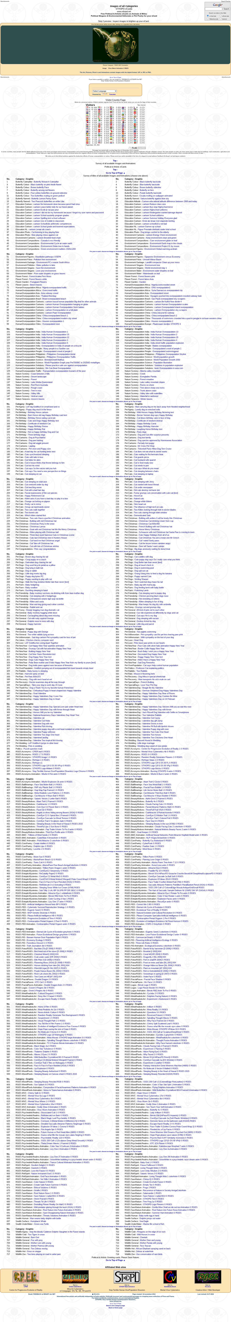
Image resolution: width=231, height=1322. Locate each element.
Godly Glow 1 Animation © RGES (161, 1104)
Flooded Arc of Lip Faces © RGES (165, 1129)
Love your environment (46, 271)
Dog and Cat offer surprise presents (153, 435)
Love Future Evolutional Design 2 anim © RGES (167, 934)
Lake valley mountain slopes (152, 382)
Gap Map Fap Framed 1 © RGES (49, 790)
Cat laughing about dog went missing (44, 615)
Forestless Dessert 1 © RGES (40, 943)
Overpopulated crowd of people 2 (57, 351)
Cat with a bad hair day (35, 490)
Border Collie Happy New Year (151, 648)
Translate (112, 94)
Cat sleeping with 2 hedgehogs (43, 596)
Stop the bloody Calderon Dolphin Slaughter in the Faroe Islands (57, 1232)
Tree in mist (36, 390)
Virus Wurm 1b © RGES (148, 1101)
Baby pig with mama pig (144, 585)
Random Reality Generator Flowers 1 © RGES (162, 757)
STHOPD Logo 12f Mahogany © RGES (55, 1035)
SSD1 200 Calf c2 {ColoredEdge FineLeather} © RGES (167, 1082)
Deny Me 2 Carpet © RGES (50, 996)
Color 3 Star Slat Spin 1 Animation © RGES (171, 1084)
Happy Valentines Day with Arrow (156, 709)
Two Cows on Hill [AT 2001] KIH (48, 976)
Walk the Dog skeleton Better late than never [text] (47, 582)
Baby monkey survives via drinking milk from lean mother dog (57, 593)
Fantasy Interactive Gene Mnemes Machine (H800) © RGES (170, 1065)
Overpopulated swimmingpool (165, 351)
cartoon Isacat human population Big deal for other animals (70, 301)
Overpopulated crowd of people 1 (167, 348)
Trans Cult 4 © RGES (43, 862)
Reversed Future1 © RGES (159, 1015)
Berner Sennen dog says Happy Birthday (155, 415)
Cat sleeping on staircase (36, 482)
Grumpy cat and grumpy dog (147, 607)
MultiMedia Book (170, 1286)
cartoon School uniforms (153, 215)
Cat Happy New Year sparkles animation (46, 646)
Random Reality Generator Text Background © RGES (61, 1015)
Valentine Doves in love (152, 723)
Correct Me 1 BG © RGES (148, 904)
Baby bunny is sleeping (37, 671)
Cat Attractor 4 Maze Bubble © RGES (160, 796)
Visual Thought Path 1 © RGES (51, 1021)
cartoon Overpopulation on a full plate (61, 310)
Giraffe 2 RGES (41, 1190)
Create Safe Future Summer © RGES (50, 1185)
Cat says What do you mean (146, 468)
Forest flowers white (38, 279)
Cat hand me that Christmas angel (45, 540)
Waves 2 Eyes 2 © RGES (45, 1054)
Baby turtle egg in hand (149, 1215)
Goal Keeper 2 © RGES (147, 832)
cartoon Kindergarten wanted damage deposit (162, 212)
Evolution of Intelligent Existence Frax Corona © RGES (62, 1026)
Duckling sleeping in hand (36, 590)
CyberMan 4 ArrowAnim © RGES (51, 838)
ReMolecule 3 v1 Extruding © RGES (55, 885)
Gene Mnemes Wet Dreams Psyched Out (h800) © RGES (175, 1132)
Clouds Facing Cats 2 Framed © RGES (160, 1046)
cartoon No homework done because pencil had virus (56, 204)
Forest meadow (147, 379)
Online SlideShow (75, 1286)
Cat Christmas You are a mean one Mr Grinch (159, 538)
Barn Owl (35, 1237)
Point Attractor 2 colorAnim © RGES (53, 840)
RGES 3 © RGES (149, 754)
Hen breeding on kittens (149, 599)
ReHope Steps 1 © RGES (153, 760)
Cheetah (143, 1237)
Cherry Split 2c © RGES (38, 1093)
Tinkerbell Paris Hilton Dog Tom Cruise (154, 449)
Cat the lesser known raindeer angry (154, 543)
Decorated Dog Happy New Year (152, 654)
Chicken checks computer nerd (39, 640)
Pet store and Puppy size (40, 449)
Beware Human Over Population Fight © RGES (47, 937)
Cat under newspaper (143, 487)
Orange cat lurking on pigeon (37, 501)
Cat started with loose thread (146, 484)
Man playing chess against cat (45, 235)
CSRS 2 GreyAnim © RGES (158, 924)
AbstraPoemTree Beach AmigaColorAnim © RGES (65, 865)
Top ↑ (115, 160)
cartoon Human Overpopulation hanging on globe (66, 304)
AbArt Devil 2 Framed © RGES (159, 798)
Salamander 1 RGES (152, 1193)
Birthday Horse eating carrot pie (41, 418)
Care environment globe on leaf (163, 240)
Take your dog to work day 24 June (47, 685)
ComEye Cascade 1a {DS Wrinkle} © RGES (162, 1060)
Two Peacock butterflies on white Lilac (48, 201)
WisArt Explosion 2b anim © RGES (57, 782)
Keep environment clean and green (161, 238)
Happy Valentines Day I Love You (47, 696)
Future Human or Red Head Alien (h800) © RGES (62, 1132)
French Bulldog (147, 682)
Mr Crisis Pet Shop (146, 446)
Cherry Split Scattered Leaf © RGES (163, 1023)
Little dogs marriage (146, 743)
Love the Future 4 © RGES (43, 1171)
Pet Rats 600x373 (33, 676)
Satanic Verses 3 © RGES (151, 1173)
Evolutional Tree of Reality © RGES (152, 910)
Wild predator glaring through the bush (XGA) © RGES (57, 1207)
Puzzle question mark (33, 749)
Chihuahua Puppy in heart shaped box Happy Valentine (57, 690)
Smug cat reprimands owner (37, 507)
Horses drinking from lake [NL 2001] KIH (51, 965)
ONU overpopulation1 (160, 287)
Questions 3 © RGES (156, 1012)
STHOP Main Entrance (127, 1286)
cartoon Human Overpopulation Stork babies (64, 307)
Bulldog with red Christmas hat (43, 521)
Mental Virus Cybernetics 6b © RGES (153, 1098)
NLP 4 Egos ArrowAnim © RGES (160, 838)
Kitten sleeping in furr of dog (151, 601)
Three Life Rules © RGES (147, 943)
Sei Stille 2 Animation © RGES (53, 1179)
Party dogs (142, 432)
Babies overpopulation (162, 346)
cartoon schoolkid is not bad (155, 224)
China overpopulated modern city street (60, 318)
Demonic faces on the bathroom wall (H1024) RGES (173, 1121)
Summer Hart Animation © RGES (166, 1213)
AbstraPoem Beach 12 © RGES (47, 859)
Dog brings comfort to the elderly (155, 232)
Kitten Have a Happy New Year (151, 660)
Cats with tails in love (34, 457)
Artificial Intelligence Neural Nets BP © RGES (47, 904)
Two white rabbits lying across (41, 634)
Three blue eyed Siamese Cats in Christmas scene (52, 535)
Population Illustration (163, 362)
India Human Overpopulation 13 (164, 332)
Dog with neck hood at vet (40, 679)
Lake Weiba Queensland (41, 382)
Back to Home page (115, 1308)
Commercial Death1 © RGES (149, 937)
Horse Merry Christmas (149, 529)
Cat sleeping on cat (33, 474)
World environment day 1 (156, 268)
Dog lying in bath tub (34, 568)
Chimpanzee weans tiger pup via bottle (46, 599)
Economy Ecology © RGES (39, 940)
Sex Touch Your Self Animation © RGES (163, 1107)
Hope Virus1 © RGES (146, 1093)
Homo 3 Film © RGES (47, 1007)
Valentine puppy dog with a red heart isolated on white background (62, 729)
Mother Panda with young (151, 1243)
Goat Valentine (39, 693)
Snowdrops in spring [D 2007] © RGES (160, 974)
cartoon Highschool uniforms (155, 210)
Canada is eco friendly (50, 240)
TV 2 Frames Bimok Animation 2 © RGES (65, 1043)
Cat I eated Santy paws (149, 540)
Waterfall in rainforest (149, 396)
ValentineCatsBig (40, 737)
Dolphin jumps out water (150, 1218)
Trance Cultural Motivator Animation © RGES (69, 1162)
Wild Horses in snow (146, 1234)
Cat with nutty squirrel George (41, 618)
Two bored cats (31, 512)
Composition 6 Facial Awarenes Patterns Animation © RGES (69, 1087)
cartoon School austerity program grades (51, 215)
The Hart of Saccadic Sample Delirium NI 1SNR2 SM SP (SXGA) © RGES (181, 890)
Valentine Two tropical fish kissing (47, 740)
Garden (142, 282)
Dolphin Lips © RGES (43, 846)
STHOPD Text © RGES (153, 1199)
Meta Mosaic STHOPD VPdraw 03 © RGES (166, 1029)
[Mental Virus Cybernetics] (170, 1283)
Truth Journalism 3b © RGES (39, 946)
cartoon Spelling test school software (49, 218)
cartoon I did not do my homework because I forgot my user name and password (68, 212)
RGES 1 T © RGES (41, 754)
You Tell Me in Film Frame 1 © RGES (54, 1023)
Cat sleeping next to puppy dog (152, 593)
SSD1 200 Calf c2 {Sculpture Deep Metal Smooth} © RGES (67, 1140)
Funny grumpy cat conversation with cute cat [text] (156, 493)
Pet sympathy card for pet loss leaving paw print (162, 634)
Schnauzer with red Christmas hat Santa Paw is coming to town (166, 532)
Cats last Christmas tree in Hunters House (48, 538)
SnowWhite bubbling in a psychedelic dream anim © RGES (76, 1159)
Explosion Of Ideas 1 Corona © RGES (57, 1126)
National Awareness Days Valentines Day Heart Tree (56, 715)
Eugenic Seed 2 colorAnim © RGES (161, 932)
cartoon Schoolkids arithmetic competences (52, 224)
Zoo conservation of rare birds (149, 1254)
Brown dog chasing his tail (36, 557)
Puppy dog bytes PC (34, 576)
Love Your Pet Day (149, 685)
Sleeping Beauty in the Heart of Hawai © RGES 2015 (60, 824)
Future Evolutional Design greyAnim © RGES (56, 934)
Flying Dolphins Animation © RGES (167, 1087)
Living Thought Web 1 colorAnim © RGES (167, 1176)
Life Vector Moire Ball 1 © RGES (158, 790)
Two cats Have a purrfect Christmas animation (50, 518)
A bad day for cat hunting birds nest (40, 451)
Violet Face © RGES (152, 976)
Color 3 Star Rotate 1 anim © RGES (173, 896)
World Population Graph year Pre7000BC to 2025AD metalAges (72, 362)
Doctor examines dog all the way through (47, 682)
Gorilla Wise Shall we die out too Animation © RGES (174, 1207)
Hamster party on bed (34, 674)
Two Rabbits (141, 671)
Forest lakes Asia (145, 279)
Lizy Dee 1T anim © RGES (60, 901)
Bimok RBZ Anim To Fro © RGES (63, 896)
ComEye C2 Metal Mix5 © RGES (54, 876)
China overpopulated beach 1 (55, 315)
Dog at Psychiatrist (37, 437)
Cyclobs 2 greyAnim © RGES (169, 1035)
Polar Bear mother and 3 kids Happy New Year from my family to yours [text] (62, 662)
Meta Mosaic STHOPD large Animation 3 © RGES (69, 1037)
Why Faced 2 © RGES (153, 1054)
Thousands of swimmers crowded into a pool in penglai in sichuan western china (186, 318)
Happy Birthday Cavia (146, 423)
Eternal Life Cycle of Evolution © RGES (154, 907)
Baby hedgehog (32, 585)
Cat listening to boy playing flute (45, 232)
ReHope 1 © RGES (41, 760)
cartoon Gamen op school (149, 226)
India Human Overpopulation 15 (55, 334)
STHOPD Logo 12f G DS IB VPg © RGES (160, 765)
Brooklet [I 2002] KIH (152, 951)
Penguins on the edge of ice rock (151, 1232)
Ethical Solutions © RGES (45, 1187)
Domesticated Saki (142, 515)
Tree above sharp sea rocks (152, 388)
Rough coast (36, 388)
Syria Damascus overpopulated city (167, 290)
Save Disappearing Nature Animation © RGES (63, 1213)
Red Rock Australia (39, 385)
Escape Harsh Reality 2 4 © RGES (165, 1124)
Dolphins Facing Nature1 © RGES (162, 996)
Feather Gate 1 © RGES (153, 846)
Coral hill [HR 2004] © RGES (155, 954)
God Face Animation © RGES (53, 1176)
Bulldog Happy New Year (40, 651)
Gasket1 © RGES (39, 1168)
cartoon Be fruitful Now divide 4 (168, 301)
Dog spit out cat (141, 571)
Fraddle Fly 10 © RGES (158, 871)
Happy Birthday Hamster (148, 426)
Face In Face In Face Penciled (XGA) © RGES (59, 882)
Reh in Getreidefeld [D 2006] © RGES (159, 971)
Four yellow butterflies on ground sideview (49, 193)
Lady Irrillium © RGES (160, 1112)
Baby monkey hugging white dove (42, 613)
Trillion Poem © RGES (152, 857)
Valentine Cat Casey (151, 718)
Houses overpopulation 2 (162, 321)
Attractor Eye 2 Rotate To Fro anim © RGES (176, 893)
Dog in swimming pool (144, 568)
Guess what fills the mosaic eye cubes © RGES (168, 1026)
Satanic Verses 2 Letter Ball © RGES (50, 798)
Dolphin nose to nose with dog (41, 621)
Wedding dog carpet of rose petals (152, 746)
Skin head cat (140, 504)
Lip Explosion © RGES (44, 1068)
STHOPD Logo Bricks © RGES (155, 768)
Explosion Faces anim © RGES (171, 899)
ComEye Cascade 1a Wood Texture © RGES (56, 818)
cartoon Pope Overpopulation (58, 313)
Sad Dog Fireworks (146, 662)
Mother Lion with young (41, 1243)
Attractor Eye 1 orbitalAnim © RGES (64, 893)
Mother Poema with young (42, 1246)
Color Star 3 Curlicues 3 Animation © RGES (69, 1146)
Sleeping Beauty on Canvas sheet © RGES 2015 (55, 1074)
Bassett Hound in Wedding (149, 740)
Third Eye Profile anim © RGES (59, 832)
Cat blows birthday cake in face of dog (153, 418)
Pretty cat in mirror (33, 504)
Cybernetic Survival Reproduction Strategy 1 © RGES (51, 907)
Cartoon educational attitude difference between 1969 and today (169, 201)
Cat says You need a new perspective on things (45, 471)
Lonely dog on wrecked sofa (147, 409)
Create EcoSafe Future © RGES (157, 1182)
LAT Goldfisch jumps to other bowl (43, 743)
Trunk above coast (148, 390)
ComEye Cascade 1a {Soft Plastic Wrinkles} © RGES (173, 1118)
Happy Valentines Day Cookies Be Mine (159, 696)
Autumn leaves (37, 399)
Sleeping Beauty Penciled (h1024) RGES (161, 1074)
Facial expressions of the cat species (41, 493)
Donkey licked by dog (146, 621)
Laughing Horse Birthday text (149, 429)
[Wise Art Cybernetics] (75, 1283)
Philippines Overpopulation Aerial (61, 354)
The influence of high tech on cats (148, 507)
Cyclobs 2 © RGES (155, 993)
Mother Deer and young (150, 1240)
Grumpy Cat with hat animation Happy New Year (50, 648)
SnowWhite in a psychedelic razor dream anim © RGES (183, 1159)
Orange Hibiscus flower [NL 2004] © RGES (162, 965)
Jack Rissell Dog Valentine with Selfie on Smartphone (165, 712)
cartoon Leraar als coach (40, 229)
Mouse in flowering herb (144, 674)
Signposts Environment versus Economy (162, 257)
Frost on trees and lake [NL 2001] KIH (159, 962)
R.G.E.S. (208, 1286)
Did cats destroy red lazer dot (147, 490)
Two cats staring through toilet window (150, 512)
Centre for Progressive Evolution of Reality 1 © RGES (165, 749)
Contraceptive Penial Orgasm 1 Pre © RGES (156, 918)
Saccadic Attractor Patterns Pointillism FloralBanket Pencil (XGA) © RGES (180, 885)
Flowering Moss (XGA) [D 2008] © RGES (52, 962)
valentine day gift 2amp (152, 721)
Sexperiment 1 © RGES (48, 1018)
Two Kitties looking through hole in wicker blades (155, 510)
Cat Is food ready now (143, 463)
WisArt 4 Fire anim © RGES (54, 774)
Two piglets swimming (146, 632)
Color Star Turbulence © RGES (47, 1049)
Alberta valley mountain (150, 371)
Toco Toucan (145, 1246)
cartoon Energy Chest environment (161, 235)
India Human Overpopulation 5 (55, 343)
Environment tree (152, 265)
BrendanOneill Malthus (54, 360)
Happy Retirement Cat (34, 496)
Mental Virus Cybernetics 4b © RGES (158, 751)
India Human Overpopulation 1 (55, 332)
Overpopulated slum (51, 324)
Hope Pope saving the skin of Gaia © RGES (57, 1029)
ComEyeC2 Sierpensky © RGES (53, 871)
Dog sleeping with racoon (148, 618)
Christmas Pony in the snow (42, 524)
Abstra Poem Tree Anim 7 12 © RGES (168, 862)
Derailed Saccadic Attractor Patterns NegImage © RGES (66, 1124)
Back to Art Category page (115, 1305)
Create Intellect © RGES (44, 843)
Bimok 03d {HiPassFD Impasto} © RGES (168, 1115)
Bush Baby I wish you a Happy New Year (156, 651)
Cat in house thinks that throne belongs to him (45, 463)
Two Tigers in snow (36, 1234)
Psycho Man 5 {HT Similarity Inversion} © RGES (171, 1138)
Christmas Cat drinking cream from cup (156, 521)
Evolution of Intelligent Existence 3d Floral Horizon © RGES (162, 921)
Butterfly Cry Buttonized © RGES (157, 840)
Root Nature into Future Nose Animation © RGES (173, 1210)
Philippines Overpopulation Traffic (61, 357)
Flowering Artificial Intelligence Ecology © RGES (157, 940)
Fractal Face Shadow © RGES (157, 979)
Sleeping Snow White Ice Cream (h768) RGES (59, 887)
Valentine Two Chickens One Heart (157, 737)
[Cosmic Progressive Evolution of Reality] (26, 1283)
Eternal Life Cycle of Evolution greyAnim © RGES (58, 932)
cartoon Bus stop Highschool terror (158, 207)
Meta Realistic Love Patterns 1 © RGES (52, 793)
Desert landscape (38, 376)
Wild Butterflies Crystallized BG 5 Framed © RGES (56, 1057)
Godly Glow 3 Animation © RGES (51, 1107)
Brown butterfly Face (40, 187)
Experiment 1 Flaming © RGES (157, 1049)
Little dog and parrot (145, 624)
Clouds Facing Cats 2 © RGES (159, 804)
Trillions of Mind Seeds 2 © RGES (43, 835)
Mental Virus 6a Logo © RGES (41, 1096)
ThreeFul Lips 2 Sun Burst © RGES (52, 826)
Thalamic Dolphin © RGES (46, 1051)
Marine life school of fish (153, 1224)
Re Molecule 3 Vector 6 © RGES (52, 1032)
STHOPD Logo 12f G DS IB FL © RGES (159, 763)
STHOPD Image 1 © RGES (44, 757)
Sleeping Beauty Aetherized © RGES (50, 1071)
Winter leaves (146, 399)
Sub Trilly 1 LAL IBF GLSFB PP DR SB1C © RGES (61, 890)
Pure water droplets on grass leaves (49, 273)
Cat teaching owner (33, 487)
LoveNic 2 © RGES (42, 849)
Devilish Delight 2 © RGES (43, 1165)
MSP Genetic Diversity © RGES (42, 913)
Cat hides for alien (33, 460)
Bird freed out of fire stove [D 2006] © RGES (53, 951)
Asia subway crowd (49, 293)
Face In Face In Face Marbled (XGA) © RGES (54, 1065)
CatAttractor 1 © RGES (47, 804)
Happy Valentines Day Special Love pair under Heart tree (58, 707)
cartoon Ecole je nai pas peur (46, 210)
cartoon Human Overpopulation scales (171, 304)
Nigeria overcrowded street (163, 285)
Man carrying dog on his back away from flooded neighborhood (162, 407)
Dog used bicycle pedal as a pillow (40, 565)
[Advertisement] (13, 12)
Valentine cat (38, 718)
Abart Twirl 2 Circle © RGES (155, 782)
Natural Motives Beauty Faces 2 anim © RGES (175, 829)
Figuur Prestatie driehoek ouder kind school (157, 229)
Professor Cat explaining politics (150, 668)
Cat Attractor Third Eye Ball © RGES (160, 793)
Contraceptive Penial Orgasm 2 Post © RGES (48, 921)
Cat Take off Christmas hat (41, 543)
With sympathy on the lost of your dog (157, 637)
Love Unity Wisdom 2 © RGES (153, 1171)
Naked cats (139, 498)
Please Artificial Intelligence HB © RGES (45, 915)
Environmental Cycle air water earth (56, 243)
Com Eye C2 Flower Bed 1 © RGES (52, 807)
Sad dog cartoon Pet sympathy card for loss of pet (54, 637)
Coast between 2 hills (40, 374)
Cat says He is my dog (147, 615)
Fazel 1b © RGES (44, 810)
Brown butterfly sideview (150, 187)
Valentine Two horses (151, 735)
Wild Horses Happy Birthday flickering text (155, 412)
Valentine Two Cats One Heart (155, 732)
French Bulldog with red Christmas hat (155, 526)
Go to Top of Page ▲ (115, 173)
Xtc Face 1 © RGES (153, 982)
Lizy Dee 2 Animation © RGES (63, 1149)
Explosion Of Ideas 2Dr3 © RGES (163, 879)
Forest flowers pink (146, 276)
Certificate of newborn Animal (149, 421)
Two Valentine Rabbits (152, 715)
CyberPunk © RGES (152, 843)
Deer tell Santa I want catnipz (151, 546)
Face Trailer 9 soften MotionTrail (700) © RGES (169, 882)
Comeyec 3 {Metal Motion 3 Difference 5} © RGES (63, 1121)
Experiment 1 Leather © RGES (156, 1063)
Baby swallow (31, 587)
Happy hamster (34, 624)
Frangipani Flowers (38, 282)
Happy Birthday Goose (38, 426)
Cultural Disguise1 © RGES (50, 993)
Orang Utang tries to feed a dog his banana (153, 573)
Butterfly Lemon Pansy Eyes (43, 198)
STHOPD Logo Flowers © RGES (157, 1204)
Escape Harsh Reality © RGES (51, 999)
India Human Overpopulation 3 (55, 340)
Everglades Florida (148, 376)
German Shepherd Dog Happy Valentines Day (162, 690)
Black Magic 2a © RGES (45, 1046)
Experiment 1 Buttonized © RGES (162, 999)
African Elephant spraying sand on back (153, 1248)
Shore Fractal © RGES (44, 1199)
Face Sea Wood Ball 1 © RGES (157, 784)
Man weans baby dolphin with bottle (45, 1218)
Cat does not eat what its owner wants (150, 451)
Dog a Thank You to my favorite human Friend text (51, 688)
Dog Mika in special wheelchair (151, 676)
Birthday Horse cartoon (38, 412)
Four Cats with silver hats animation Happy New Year (161, 646)
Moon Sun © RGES (42, 857)
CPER (26, 1286)
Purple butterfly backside (150, 193)
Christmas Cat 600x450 (149, 524)
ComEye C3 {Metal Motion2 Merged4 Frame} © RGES (58, 1060)
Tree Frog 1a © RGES (152, 1201)
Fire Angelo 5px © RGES (52, 1129)
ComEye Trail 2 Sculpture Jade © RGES (54, 821)
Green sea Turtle (41, 1224)
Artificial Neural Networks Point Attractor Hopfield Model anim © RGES (177, 835)
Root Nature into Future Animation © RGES (62, 1210)
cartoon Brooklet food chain (49, 238)
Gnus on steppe (34, 1251)
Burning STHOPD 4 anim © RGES (166, 771)
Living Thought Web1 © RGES (153, 1168)
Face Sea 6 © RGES (155, 821)
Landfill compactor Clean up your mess (163, 262)
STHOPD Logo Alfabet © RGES (46, 768)
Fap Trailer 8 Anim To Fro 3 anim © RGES (64, 829)
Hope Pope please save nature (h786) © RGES (170, 1135)
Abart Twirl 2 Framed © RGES (49, 801)
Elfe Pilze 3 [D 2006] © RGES (47, 960)
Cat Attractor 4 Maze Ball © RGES (49, 796)
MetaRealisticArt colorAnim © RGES (172, 1037)
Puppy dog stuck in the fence (38, 409)
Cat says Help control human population (160, 665)
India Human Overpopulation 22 (55, 337)
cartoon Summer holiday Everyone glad (160, 218)
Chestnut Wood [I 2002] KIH (46, 954)
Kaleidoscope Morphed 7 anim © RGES (176, 1146)
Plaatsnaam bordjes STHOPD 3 (167, 324)
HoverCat (138, 496)
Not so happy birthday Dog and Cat (43, 432)
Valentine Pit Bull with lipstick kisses (158, 726)
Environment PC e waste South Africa (52, 262)
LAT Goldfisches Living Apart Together (41, 643)
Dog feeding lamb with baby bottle (149, 587)
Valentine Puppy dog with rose (155, 729)
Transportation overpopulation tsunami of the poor (64, 371)
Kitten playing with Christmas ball (44, 532)
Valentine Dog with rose (43, 723)
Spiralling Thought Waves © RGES (162, 1018)
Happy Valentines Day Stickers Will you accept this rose (166, 707)
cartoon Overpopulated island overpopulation (174, 307)
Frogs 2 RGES (149, 1187)
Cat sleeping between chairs (146, 471)
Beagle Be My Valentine (152, 688)
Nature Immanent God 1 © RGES (46, 1173)
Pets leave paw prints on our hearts (149, 643)
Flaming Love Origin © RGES (155, 859)
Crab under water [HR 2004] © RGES (50, 957)
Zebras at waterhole (144, 1251)
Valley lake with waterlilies (151, 393)
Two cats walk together (35, 510)
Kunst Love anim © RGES (163, 865)
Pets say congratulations (45, 549)
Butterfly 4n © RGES (155, 801)
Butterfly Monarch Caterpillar (46, 182)
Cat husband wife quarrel (145, 460)
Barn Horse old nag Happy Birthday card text (47, 415)
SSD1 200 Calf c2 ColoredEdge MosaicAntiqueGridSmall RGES (176, 887)
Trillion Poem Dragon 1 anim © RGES (59, 868)
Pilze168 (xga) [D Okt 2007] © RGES (50, 968)
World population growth (164, 357)
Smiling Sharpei (141, 579)
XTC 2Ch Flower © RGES (161, 1143)
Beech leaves (36, 285)
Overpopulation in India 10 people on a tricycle (62, 346)
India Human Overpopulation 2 (164, 334)
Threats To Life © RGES (44, 1201)
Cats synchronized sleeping (37, 454)
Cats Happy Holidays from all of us (154, 535)
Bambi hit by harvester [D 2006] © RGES (161, 948)
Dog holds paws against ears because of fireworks (51, 665)
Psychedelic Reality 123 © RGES (55, 1138)
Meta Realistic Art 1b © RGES (51, 1009)
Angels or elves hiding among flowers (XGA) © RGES (59, 812)
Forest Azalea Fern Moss (40, 276)
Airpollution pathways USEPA (48, 257)
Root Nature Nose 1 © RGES (47, 1193)
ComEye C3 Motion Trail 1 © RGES (161, 815)
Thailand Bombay (48, 296)
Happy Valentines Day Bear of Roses (158, 693)
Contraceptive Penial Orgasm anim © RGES (56, 924)
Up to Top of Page (115, 77)
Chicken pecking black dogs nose (153, 596)
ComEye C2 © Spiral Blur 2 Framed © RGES (56, 815)
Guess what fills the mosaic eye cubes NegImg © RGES (66, 1135)
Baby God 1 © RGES (149, 1162)
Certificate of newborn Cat (39, 423)
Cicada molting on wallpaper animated (155, 196)
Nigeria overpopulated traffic (54, 287)
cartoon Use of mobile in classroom (48, 221)
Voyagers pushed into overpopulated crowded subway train (176, 296)
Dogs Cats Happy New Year (41, 660)
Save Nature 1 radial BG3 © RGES (158, 1196)
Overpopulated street (159, 293)
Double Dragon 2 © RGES (46, 979)
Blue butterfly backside (150, 184)
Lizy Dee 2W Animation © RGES (173, 1157)
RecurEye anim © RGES (168, 901)
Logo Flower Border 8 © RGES (151, 988)
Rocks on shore (147, 385)
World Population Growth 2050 (167, 360)
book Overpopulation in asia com (169, 368)
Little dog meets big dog (35, 573)
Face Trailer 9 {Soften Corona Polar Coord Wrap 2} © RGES (176, 1126)
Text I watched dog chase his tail (148, 582)
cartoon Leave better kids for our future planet (53, 207)
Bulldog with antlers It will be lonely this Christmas (160, 518)
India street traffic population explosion (167, 343)
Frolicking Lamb (141, 590)
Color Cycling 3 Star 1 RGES (61, 899)
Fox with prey (37, 1240)
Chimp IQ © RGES (151, 1179)
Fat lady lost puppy (146, 443)
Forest (34, 379)
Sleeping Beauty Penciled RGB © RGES (52, 1082)
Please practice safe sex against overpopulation (66, 365)
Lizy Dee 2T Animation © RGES (64, 1157)
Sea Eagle (144, 1221)
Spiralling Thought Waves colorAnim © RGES (67, 1040)
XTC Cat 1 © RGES (44, 982)
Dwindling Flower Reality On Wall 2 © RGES (53, 1204)
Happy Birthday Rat (36, 429)
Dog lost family (144, 437)
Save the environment (45, 268)
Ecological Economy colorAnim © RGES (162, 946)
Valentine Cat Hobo (41, 721)
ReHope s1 (37, 763)
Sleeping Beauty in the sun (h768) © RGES (164, 824)
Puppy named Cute (142, 576)
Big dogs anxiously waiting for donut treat (152, 549)
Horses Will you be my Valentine (47, 712)
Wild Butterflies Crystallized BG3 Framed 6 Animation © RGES (179, 1090)
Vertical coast (37, 396)
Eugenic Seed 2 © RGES (39, 910)
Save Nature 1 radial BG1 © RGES (49, 1196)
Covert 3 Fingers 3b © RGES (41, 988)
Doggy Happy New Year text (150, 657)
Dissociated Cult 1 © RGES (53, 1112)
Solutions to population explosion (169, 365)
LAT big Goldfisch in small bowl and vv (43, 407)
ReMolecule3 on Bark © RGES (54, 1115)
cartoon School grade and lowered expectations (54, 226)
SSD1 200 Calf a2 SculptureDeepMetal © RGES (168, 1032)
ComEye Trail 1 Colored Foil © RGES (162, 818)
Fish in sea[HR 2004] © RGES (156, 960)
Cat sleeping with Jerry (144, 482)
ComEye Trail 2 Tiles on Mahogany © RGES (53, 1063)
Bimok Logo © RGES (147, 985)
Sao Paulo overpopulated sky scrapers (168, 299)
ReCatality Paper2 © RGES (51, 873)
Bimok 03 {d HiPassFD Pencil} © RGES (160, 1057)
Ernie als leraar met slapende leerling (159, 221)
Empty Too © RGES (152, 1185)
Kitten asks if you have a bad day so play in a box (46, 498)
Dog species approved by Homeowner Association (160, 440)
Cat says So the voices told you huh (40, 468)
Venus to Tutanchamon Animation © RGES (62, 1090)
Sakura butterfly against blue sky (154, 198)
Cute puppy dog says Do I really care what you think (157, 559)
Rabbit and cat (36, 607)
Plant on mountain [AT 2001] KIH (157, 968)
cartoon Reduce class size (154, 204)
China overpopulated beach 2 (164, 315)
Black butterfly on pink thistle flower (46, 184)
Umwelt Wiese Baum (152, 259)
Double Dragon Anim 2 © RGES (58, 985)
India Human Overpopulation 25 (164, 337)
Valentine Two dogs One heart (46, 735)
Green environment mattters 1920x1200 (58, 249)
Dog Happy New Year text (40, 657)
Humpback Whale (38, 1221)
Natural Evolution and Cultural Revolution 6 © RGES (159, 913)
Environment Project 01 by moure (164, 246)
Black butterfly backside (150, 182)
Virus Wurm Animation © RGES (51, 1110)
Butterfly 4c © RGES (159, 1110)
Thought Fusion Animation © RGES (171, 1040)
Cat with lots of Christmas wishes (44, 546)
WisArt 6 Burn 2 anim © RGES (164, 774)
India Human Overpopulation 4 (164, 340)
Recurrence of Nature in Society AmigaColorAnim (164, 1190)
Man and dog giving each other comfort (47, 604)
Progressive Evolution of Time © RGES (45, 918)
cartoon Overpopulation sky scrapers (171, 310)
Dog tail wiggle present (38, 443)
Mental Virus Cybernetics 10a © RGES (45, 1104)
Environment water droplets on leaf (158, 271)
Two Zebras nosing (39, 1248)
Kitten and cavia (37, 601)
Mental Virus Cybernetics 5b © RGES (44, 1098)
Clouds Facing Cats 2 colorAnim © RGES (173, 826)
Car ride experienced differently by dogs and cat (157, 613)
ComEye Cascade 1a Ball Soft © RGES (165, 876)
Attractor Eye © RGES (158, 868)
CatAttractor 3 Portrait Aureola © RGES (163, 812)
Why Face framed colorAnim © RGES (172, 1043)
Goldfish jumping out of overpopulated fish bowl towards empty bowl (63, 668)
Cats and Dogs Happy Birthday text (43, 421)
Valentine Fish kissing (42, 726)
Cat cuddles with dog (143, 557)
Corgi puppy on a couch (35, 559)
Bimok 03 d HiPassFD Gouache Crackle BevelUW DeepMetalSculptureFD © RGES (185, 873)
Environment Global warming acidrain (161, 249)
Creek (142, 374)
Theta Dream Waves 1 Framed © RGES (58, 1143)
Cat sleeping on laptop (143, 474)
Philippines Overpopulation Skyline (171, 354)
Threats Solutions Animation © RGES (59, 1215)
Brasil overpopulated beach (54, 299)
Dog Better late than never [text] (148, 562)
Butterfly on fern (147, 190)
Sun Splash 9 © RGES (44, 1084)
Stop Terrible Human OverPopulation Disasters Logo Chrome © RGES (63, 771)
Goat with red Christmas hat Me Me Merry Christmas (53, 529)
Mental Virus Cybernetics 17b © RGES (154, 1096)
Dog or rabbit (31, 571)
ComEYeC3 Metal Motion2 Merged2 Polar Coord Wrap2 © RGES (67, 879)
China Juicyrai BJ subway (163, 313)
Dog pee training (36, 440)
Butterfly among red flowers (43, 190)
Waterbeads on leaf (151, 273)
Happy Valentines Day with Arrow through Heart (54, 709)
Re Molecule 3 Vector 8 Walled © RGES (160, 1068)
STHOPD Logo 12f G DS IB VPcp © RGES (51, 765)
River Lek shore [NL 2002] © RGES (49, 974)
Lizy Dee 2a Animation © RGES (173, 1149)
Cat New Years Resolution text (42, 654)
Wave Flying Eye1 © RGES (155, 1051)
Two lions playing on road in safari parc (44, 1254)
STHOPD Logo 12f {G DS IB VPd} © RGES (169, 1140)
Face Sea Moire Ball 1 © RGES (48, 784)
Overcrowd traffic (49, 290)
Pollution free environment (45, 259)
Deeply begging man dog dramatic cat (42, 610)
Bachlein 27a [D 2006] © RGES (48, 948)
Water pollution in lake (45, 265)
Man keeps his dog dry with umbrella (155, 604)
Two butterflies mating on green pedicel (48, 196)
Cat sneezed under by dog (36, 484)
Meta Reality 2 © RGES (157, 1009)
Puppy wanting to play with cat (38, 579)
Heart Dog (138, 640)
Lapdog (32, 446)
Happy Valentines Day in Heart (46, 699)
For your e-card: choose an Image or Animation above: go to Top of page (115, 251)
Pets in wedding (35, 746)
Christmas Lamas (37, 526)
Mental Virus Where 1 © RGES (41, 1101)
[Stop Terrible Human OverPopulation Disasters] (127, 1283)
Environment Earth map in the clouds (166, 243)
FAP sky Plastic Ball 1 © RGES (48, 787)
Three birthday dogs (36, 435)
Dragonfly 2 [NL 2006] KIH (154, 957)
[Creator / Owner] (208, 1283)
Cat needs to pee (141, 465)
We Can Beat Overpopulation (58, 368)
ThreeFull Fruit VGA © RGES (158, 810)
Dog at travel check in (143, 565)
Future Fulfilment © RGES (151, 1165)
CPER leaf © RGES (41, 751)
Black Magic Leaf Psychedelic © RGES (58, 1118)
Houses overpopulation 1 (53, 321)
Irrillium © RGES (154, 1007)
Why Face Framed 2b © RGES (160, 1021)
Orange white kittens (143, 501)
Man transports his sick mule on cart (154, 679)
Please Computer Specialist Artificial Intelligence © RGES (162, 915)
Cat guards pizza (141, 457)
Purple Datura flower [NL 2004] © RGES (51, 971)
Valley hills (35, 393)
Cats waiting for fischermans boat (148, 454)
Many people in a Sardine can (56, 348)
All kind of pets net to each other (150, 610)
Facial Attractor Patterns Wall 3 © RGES (163, 807)
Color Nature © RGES (43, 1182)
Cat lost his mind (32, 465)
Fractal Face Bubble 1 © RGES (157, 787)
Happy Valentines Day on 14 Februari (158, 699)
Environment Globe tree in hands (55, 246)
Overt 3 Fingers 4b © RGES (41, 990)
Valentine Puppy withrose (44, 732)
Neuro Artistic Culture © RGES (51, 1012)
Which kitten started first (35, 515)
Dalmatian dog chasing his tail (38, 562)
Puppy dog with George (38, 632)
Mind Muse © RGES (152, 849)
